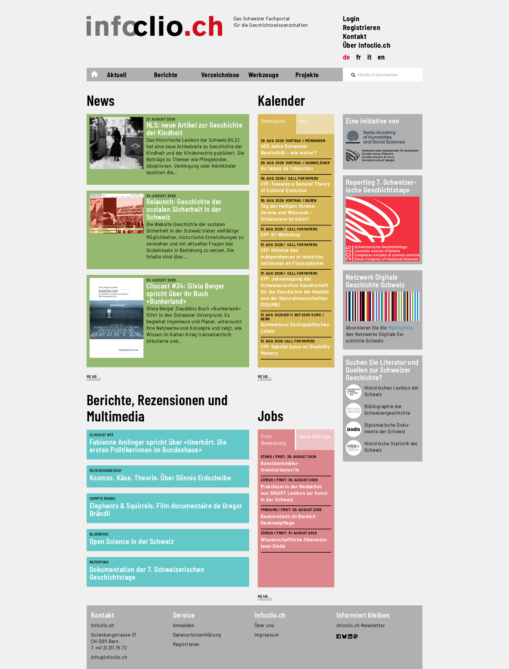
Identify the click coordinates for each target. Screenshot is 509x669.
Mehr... (94, 376)
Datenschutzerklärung (197, 634)
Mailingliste (400, 327)
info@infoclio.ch (109, 657)
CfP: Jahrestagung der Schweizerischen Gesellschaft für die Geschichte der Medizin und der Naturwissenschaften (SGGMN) (295, 291)
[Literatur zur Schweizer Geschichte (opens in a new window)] (353, 410)
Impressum (266, 634)
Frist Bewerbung (273, 439)
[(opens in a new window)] (382, 306)
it (369, 56)
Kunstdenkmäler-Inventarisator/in (280, 466)
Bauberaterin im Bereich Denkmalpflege (288, 519)
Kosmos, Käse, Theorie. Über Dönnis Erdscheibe (160, 477)
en (381, 56)
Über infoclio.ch (366, 45)
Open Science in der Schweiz (132, 541)
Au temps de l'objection (287, 168)
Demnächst (273, 121)
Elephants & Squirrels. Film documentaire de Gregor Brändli (166, 509)
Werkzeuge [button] (263, 74)
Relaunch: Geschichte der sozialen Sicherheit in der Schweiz (184, 209)
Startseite (97, 75)
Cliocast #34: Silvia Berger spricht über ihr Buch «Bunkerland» (185, 293)
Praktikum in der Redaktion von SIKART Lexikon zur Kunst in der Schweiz (294, 492)
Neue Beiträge (315, 436)
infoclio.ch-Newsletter (360, 625)
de (346, 56)
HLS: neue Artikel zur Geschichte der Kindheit (194, 129)
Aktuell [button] (116, 74)
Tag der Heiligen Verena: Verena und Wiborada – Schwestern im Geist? (288, 212)
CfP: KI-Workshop (280, 234)
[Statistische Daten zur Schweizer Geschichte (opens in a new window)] (353, 448)
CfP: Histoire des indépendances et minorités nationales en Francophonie (292, 256)
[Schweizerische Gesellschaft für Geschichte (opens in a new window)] (382, 155)
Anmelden (183, 625)
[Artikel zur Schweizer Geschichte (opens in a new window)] (353, 392)
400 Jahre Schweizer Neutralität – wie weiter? (288, 149)
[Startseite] (158, 26)
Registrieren (361, 27)
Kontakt (354, 36)
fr (358, 56)
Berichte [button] (166, 74)
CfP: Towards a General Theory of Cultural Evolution (295, 186)
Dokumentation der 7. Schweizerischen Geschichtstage (147, 573)
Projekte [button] (307, 74)
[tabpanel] (296, 251)
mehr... (265, 376)
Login (351, 18)
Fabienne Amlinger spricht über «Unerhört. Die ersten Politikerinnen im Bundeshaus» (158, 446)
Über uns (264, 625)
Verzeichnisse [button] (220, 74)
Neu (304, 121)
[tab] (277, 124)
